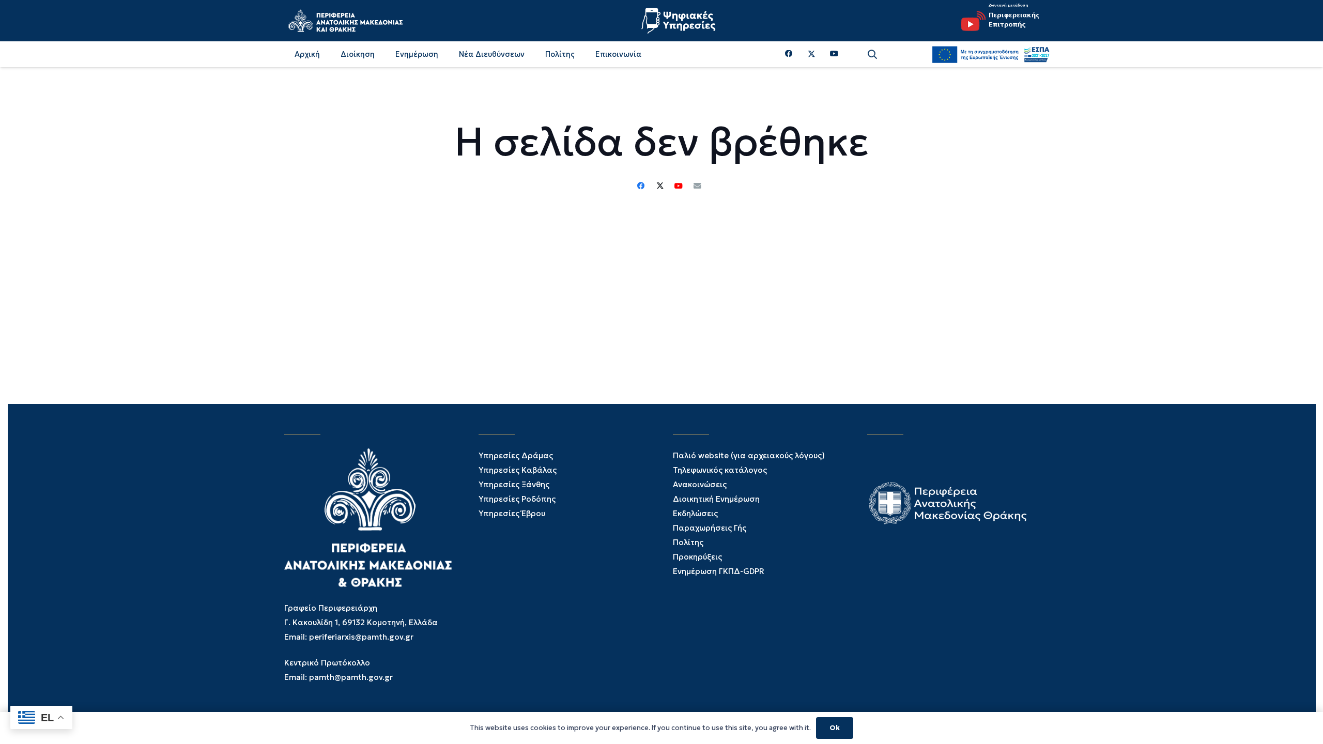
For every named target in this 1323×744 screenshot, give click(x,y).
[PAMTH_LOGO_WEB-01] (345, 21)
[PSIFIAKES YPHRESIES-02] (679, 21)
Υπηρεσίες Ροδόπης (517, 499)
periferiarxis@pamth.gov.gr (361, 637)
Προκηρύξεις (697, 557)
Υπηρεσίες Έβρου (512, 513)
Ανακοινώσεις (700, 484)
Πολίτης (688, 542)
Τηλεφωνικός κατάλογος (720, 470)
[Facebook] (789, 54)
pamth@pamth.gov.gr (351, 677)
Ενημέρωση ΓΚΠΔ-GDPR (718, 571)
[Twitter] (812, 54)
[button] (872, 54)
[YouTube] (834, 54)
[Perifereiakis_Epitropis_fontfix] (996, 20)
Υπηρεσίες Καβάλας (518, 470)
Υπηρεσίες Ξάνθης (514, 484)
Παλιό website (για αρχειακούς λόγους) (749, 455)
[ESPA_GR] (990, 54)
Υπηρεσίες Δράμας (516, 455)
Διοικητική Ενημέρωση (716, 499)
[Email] (697, 186)
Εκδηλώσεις (695, 513)
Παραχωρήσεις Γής (709, 528)
